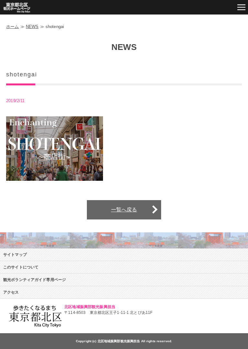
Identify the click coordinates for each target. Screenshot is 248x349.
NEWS (32, 26)
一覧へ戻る (124, 209)
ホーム (12, 26)
